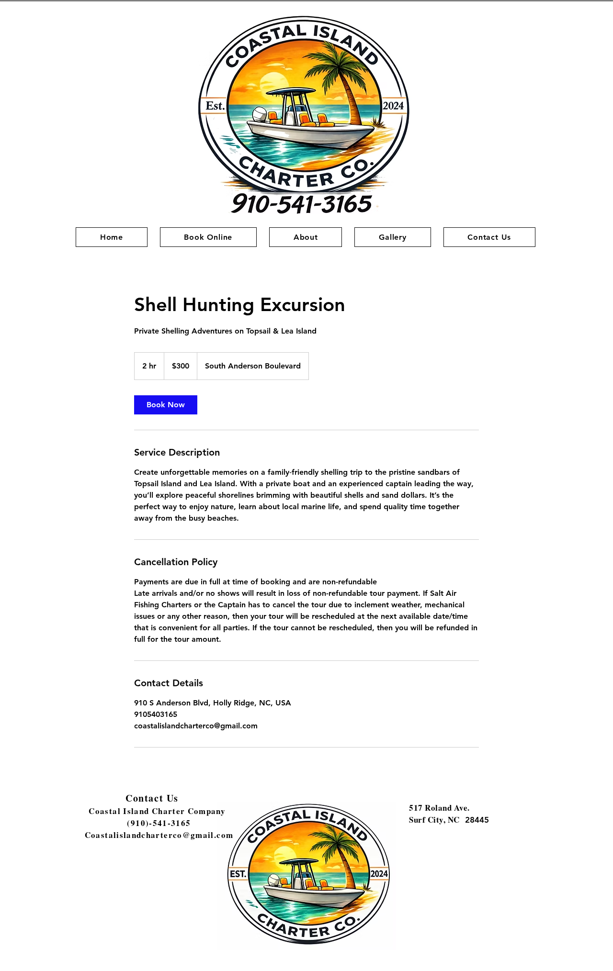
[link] (165, 404)
